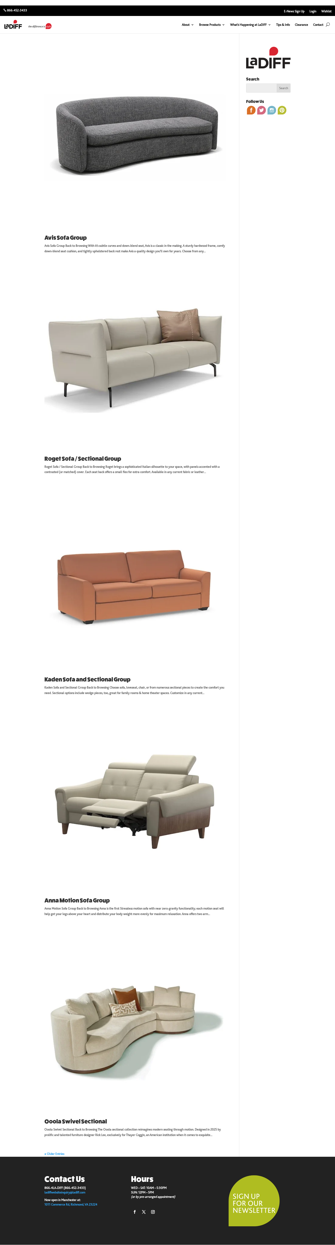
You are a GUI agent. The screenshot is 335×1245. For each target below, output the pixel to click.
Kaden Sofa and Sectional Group (87, 679)
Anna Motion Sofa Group (77, 900)
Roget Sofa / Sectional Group (82, 458)
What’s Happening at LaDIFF (248, 24)
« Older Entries (54, 1154)
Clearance (301, 24)
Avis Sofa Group (65, 237)
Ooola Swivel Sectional (75, 1121)
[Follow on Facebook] (134, 1212)
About (186, 24)
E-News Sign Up (294, 11)
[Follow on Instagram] (153, 1212)
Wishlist (326, 11)
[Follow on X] (143, 1212)
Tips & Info (283, 24)
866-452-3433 (17, 10)
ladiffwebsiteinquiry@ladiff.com (64, 1192)
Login (312, 11)
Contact (318, 24)
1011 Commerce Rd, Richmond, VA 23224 (70, 1204)
